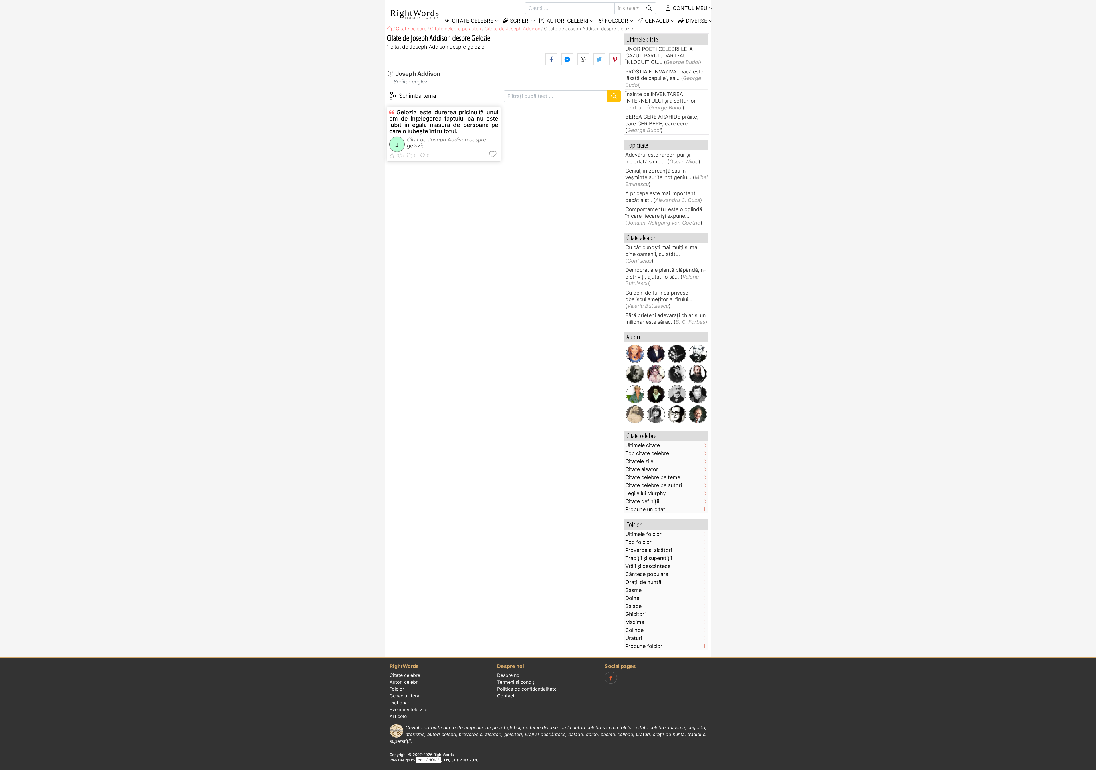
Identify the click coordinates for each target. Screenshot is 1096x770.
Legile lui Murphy (645, 493)
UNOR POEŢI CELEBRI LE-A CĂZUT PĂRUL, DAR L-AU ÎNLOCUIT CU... (659, 55)
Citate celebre (405, 675)
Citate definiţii (642, 501)
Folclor (615, 21)
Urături (633, 638)
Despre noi (509, 675)
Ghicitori (635, 614)
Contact (506, 696)
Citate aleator (641, 469)
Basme (633, 590)
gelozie (416, 146)
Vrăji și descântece (647, 566)
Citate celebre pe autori (653, 485)
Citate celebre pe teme (652, 477)
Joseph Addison (418, 73)
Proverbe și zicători (648, 550)
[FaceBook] (611, 678)
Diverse (695, 21)
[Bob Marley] (677, 353)
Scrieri (519, 21)
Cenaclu (656, 21)
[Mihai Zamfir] (698, 394)
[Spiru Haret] (677, 394)
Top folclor (638, 542)
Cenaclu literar (405, 696)
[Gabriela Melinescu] (656, 414)
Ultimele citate (642, 445)
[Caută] (649, 8)
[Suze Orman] (635, 394)
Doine (632, 598)
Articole (398, 716)
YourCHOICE (429, 760)
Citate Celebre (471, 21)
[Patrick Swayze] (656, 353)
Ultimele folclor (643, 534)
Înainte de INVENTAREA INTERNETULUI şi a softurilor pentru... (660, 101)
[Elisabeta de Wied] (635, 414)
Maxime (634, 622)
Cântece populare (646, 574)
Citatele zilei (639, 461)
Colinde (634, 630)
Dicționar (399, 702)
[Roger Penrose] (698, 414)
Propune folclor (643, 646)
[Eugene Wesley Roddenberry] (656, 374)
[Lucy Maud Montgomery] (677, 374)
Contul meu (689, 8)
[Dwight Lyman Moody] (698, 374)
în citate (626, 8)
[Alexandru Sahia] (677, 414)
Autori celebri (566, 21)
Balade (633, 606)
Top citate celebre (647, 453)
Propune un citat (645, 509)
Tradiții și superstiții (648, 558)
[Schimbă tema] (392, 96)
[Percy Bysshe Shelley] (656, 394)
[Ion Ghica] (698, 353)
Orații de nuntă (643, 582)
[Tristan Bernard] (635, 374)
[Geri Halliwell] (635, 353)
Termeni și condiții (517, 682)
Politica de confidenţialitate (527, 689)
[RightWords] (389, 28)
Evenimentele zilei (409, 709)
